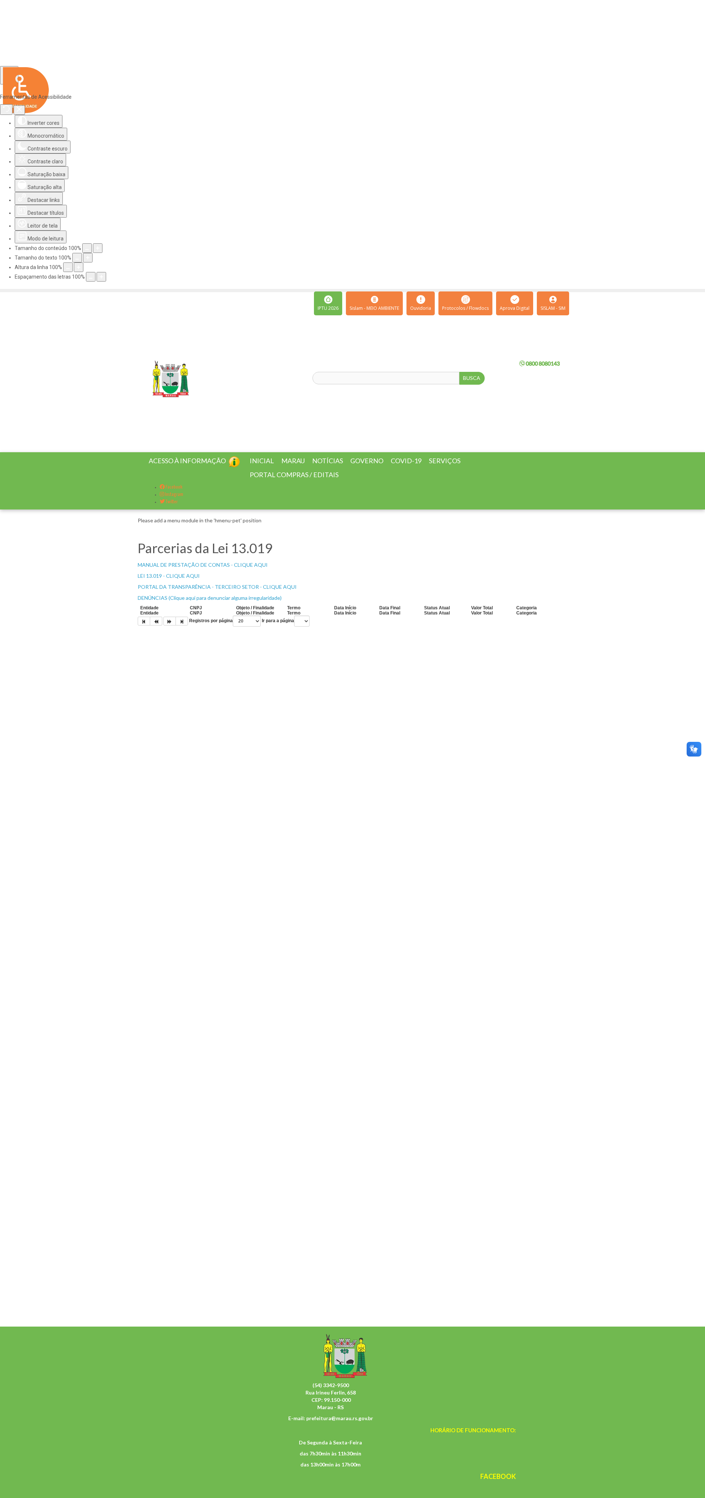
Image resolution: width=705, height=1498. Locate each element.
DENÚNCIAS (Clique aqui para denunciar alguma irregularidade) (210, 606)
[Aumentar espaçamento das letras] (101, 277)
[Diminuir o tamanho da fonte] (77, 257)
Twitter (171, 510)
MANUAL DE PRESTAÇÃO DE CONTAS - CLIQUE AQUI (203, 573)
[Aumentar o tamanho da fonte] (88, 257)
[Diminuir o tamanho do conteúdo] (87, 248)
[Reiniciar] (6, 109)
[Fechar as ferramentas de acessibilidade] (19, 110)
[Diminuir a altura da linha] (68, 267)
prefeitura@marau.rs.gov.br (339, 1427)
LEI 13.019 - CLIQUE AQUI (169, 584)
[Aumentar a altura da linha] (78, 267)
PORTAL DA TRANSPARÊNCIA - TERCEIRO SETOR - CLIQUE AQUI (217, 595)
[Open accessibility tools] (9, 75)
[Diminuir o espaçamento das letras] (90, 277)
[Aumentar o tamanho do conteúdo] (97, 248)
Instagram (173, 503)
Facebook (173, 496)
